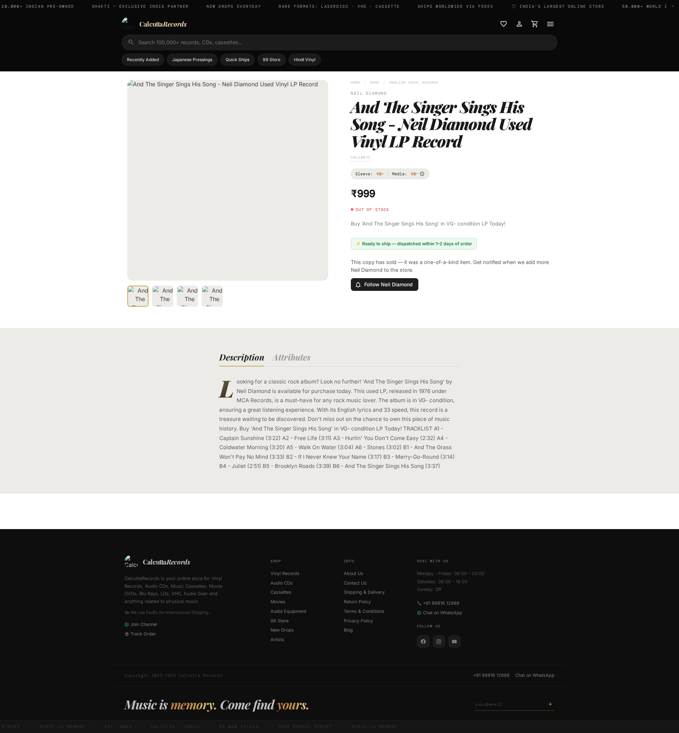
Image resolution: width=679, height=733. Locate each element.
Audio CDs (282, 583)
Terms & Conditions (364, 611)
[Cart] (535, 24)
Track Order (143, 634)
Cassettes (281, 592)
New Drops (282, 630)
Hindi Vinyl (304, 59)
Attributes (292, 357)
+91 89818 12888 (441, 603)
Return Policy (357, 601)
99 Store (271, 59)
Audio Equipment (288, 611)
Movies (278, 601)
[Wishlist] (504, 24)
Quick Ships (237, 59)
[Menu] (550, 24)
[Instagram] (439, 641)
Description (241, 357)
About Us (353, 573)
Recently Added (143, 59)
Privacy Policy (358, 620)
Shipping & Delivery (364, 592)
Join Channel (143, 624)
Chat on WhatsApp (442, 612)
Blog (348, 630)
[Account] (519, 24)
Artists (277, 639)
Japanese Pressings (192, 59)
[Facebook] (423, 641)
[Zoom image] (318, 270)
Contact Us (355, 583)
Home (355, 82)
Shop (374, 82)
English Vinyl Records (414, 82)
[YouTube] (454, 641)
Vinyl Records (285, 573)
